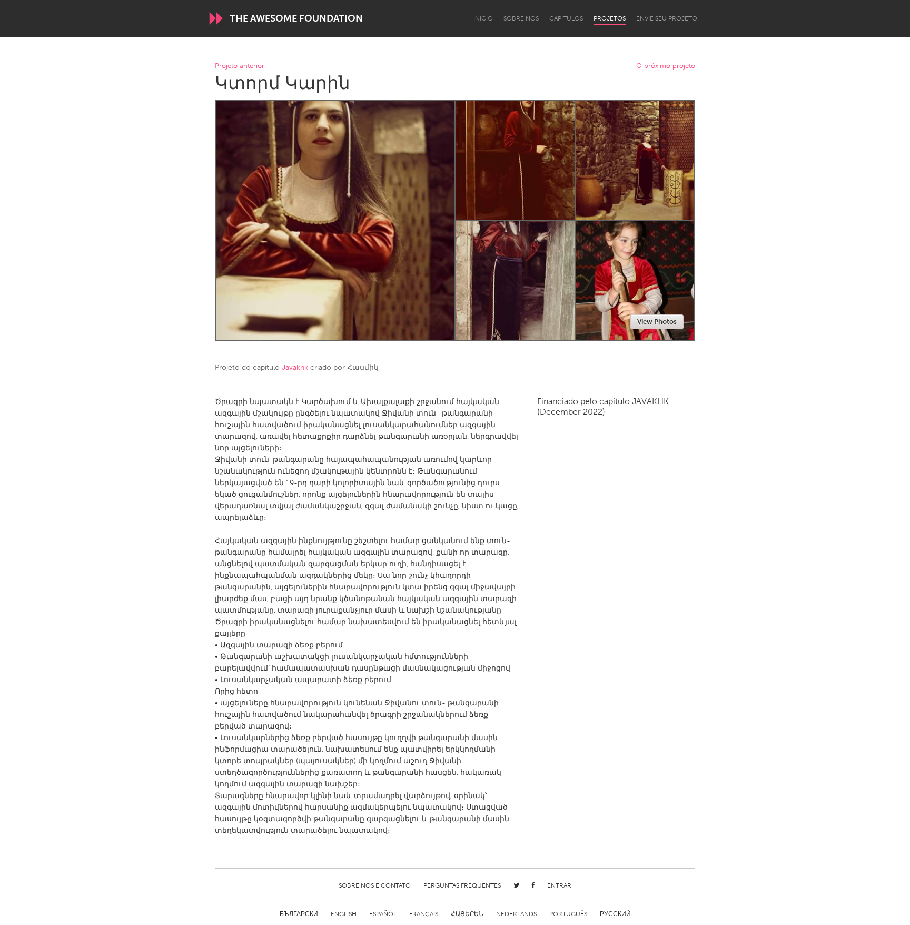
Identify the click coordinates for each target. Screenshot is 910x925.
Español (383, 914)
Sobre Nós (521, 18)
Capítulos (566, 18)
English (344, 914)
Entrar (559, 885)
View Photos (657, 322)
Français (423, 914)
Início (483, 18)
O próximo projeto (665, 66)
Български (299, 914)
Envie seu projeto (666, 18)
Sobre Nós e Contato (375, 885)
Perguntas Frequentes (462, 885)
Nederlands (516, 914)
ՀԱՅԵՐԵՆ (467, 914)
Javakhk (295, 367)
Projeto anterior (239, 66)
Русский (615, 914)
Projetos (610, 18)
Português (568, 914)
